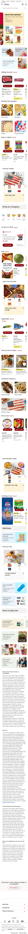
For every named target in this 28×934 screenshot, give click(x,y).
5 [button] (18, 225)
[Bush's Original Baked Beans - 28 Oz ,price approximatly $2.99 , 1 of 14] (7, 153)
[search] (24, 8)
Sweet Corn (5, 338)
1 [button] (9, 225)
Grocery (3, 1)
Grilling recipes (5, 394)
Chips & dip (4, 117)
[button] (22, 4)
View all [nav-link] (20, 350)
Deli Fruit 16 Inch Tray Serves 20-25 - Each (18, 436)
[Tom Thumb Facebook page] (5, 921)
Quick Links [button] (5, 904)
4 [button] (16, 225)
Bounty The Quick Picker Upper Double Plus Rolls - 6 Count (18, 517)
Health (8, 1)
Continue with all (22, 932)
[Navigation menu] (2, 4)
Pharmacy (12, 1)
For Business (18, 1)
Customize (9, 929)
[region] (14, 928)
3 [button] (14, 225)
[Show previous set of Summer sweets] (2, 186)
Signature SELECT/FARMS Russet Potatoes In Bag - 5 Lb (18, 340)
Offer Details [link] (5, 241)
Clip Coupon (7, 245)
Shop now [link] (9, 21)
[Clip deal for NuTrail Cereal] (12, 30)
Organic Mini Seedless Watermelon (17, 272)
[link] (5, 65)
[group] (14, 28)
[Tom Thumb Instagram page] (18, 921)
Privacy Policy (20, 929)
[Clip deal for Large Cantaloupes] (22, 30)
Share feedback (14, 888)
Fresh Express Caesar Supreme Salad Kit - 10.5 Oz (19, 158)
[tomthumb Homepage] (6, 4)
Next (24, 364)
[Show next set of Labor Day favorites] (25, 299)
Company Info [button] (5, 907)
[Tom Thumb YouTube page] (22, 921)
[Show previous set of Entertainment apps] (2, 476)
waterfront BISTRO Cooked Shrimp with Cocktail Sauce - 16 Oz (7, 437)
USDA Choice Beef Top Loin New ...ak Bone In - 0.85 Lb (6, 93)
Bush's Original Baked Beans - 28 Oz (7, 157)
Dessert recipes (5, 412)
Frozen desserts (19, 133)
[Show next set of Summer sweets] (25, 186)
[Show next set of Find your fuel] (25, 564)
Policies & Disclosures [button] (8, 911)
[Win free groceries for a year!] (7, 511)
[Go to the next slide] (24, 239)
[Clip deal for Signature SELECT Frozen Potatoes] (12, 39)
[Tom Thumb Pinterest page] (13, 921)
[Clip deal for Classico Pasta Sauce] (22, 39)
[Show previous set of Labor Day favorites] (2, 299)
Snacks (3, 133)
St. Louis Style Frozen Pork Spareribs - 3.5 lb (18, 93)
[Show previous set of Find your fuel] (2, 564)
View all (15, 72)
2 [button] (11, 225)
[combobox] (14, 8)
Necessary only (14, 932)
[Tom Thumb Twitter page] (9, 921)
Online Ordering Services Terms (14, 801)
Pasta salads (18, 394)
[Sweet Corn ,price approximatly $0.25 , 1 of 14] (7, 334)
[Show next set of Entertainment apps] (25, 476)
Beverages (18, 117)
